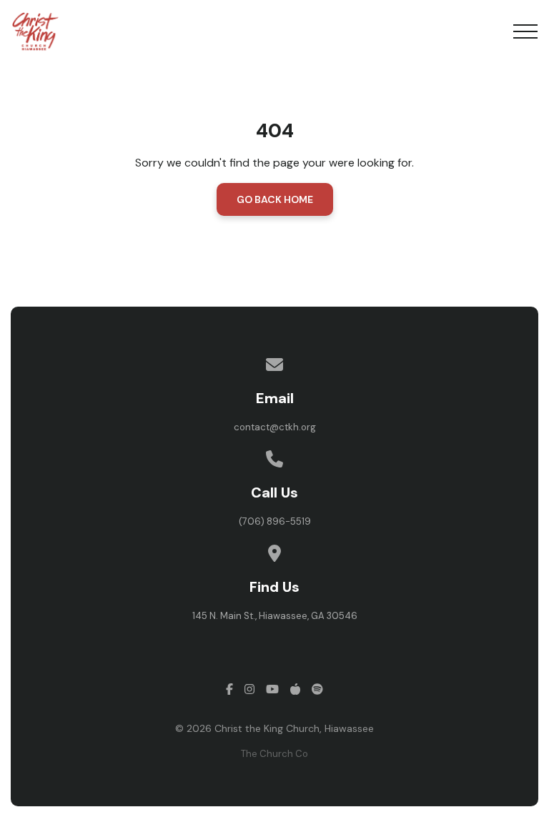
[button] (525, 31)
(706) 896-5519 (275, 521)
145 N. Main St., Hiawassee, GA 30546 (274, 616)
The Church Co (274, 754)
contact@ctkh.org (275, 427)
